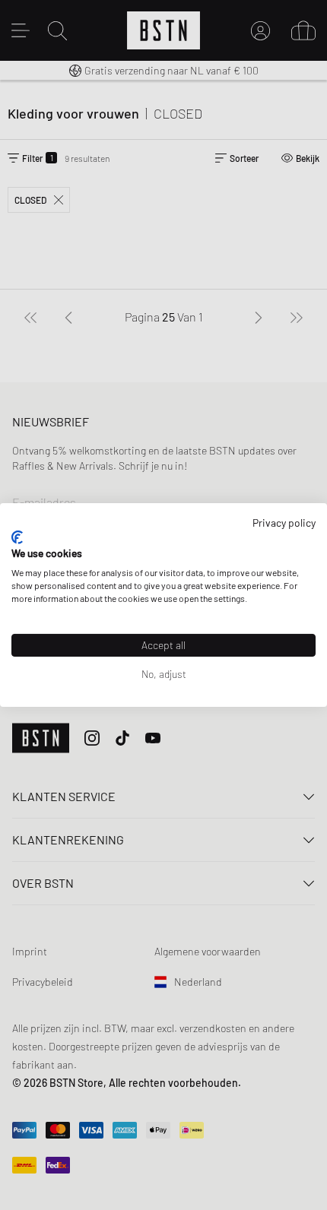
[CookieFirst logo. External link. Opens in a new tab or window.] (17, 537)
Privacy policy (284, 522)
